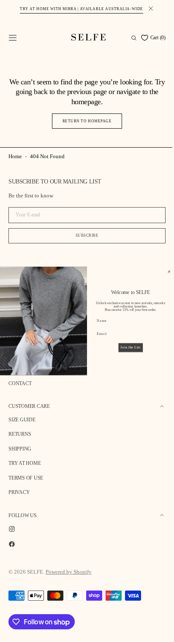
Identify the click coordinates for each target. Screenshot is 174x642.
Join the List (124, 347)
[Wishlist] (137, 38)
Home (15, 156)
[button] (12, 38)
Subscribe (83, 235)
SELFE (35, 572)
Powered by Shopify (69, 572)
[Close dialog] (163, 272)
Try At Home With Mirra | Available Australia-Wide (81, 9)
